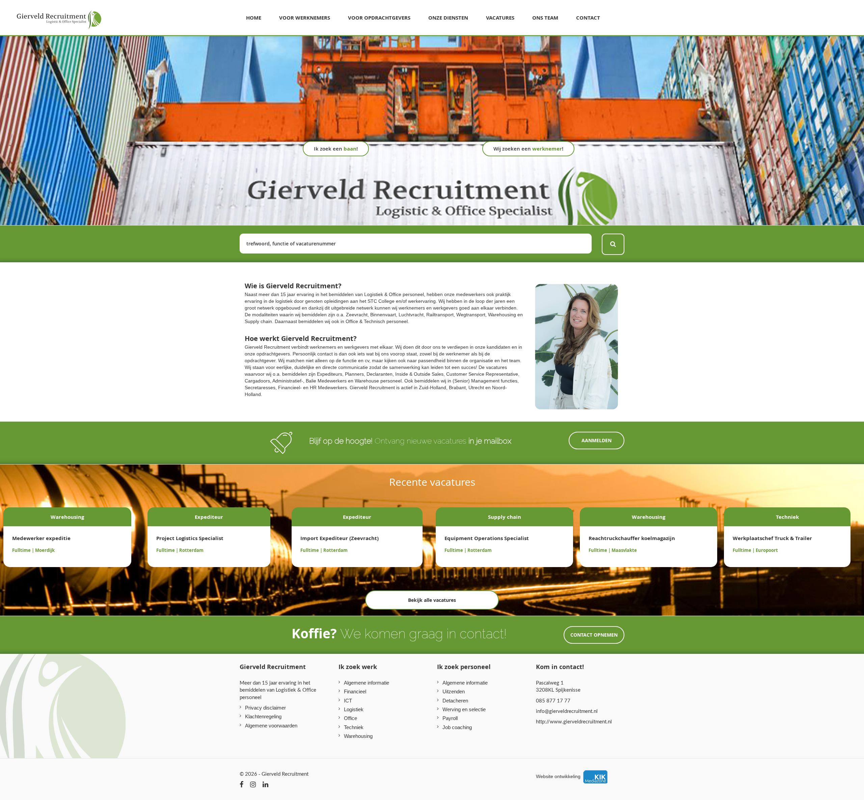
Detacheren (455, 700)
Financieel (355, 691)
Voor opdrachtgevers (379, 17)
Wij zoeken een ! (528, 148)
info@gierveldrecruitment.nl (567, 711)
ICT (348, 700)
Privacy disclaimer (265, 708)
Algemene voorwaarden (271, 725)
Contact (588, 17)
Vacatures (500, 17)
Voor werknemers (304, 17)
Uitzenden (453, 691)
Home (253, 17)
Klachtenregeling (263, 716)
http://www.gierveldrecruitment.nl (574, 721)
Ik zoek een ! (336, 148)
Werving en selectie (464, 709)
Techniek (353, 727)
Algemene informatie (366, 683)
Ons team (545, 17)
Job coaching (457, 727)
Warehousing (358, 736)
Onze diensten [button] (448, 17)
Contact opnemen (594, 635)
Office (350, 718)
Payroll (450, 718)
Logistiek (353, 709)
